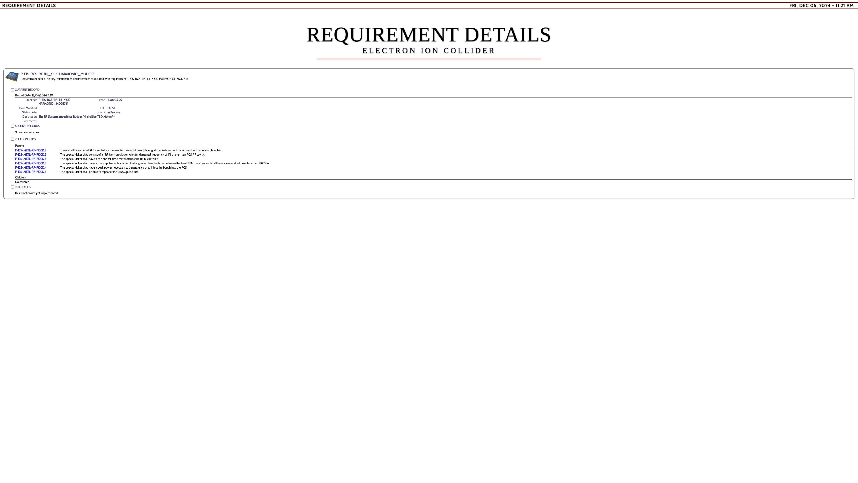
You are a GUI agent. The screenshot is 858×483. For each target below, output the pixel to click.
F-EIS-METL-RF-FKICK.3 (30, 159)
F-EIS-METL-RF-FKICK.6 (30, 172)
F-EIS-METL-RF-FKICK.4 (30, 167)
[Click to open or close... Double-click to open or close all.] (12, 76)
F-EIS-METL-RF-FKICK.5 (30, 163)
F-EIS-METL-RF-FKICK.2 (30, 154)
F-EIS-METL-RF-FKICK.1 (30, 150)
